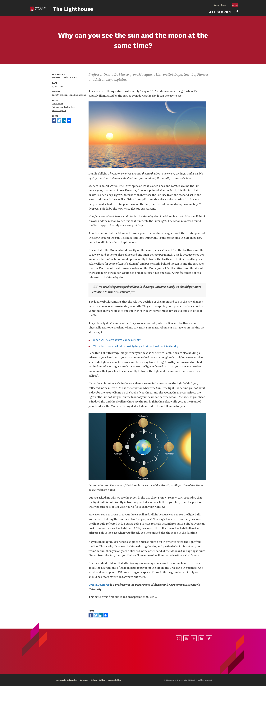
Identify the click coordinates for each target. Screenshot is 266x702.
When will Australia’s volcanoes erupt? (117, 340)
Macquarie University (66, 680)
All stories (220, 12)
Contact (84, 680)
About (235, 5)
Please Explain (59, 110)
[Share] (69, 120)
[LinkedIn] (64, 120)
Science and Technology (63, 107)
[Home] (38, 9)
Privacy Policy (98, 680)
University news (220, 5)
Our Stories (57, 103)
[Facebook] (54, 120)
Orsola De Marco (99, 585)
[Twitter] (59, 120)
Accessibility (114, 680)
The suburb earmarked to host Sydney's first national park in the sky (135, 346)
